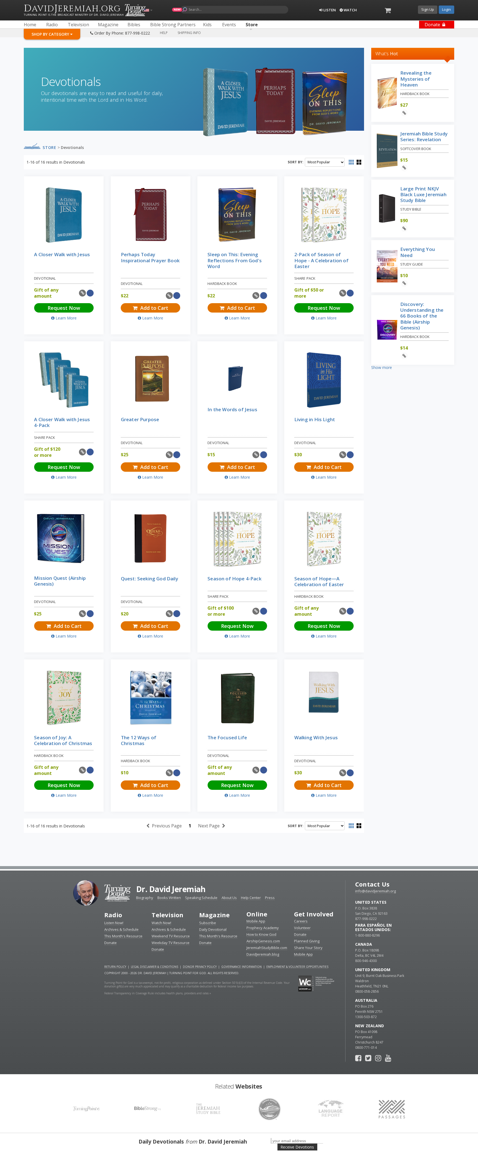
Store (49, 147)
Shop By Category (51, 34)
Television (167, 915)
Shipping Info (189, 32)
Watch (350, 9)
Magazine (214, 915)
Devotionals (72, 147)
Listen (329, 9)
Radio (113, 915)
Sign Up (427, 9)
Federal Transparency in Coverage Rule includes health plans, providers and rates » (157, 993)
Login (446, 9)
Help (164, 32)
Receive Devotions (297, 1147)
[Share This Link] (82, 293)
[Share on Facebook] (90, 293)
